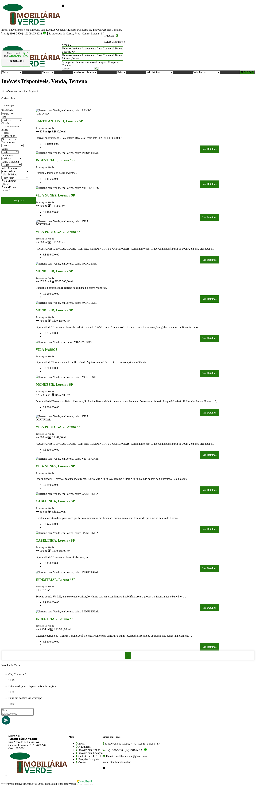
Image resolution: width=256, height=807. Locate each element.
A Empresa (71, 29)
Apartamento (89, 48)
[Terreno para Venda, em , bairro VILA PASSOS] (69, 342)
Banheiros (7, 155)
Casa (99, 48)
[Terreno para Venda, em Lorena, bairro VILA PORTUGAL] (69, 225)
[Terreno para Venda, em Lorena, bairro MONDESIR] (69, 264)
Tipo (3, 116)
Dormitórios (8, 142)
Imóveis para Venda (20, 29)
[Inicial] (31, 14)
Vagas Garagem (10, 161)
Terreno (119, 48)
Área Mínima (8, 180)
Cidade (5, 123)
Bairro (4, 129)
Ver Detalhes (209, 149)
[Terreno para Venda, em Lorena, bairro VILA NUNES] (69, 188)
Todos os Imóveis (71, 48)
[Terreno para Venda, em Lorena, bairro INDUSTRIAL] (69, 153)
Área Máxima (9, 187)
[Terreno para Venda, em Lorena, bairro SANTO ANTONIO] (69, 114)
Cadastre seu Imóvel (89, 29)
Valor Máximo (9, 174)
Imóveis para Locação (43, 29)
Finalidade (7, 110)
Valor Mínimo (9, 168)
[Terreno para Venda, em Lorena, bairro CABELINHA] (69, 494)
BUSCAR (248, 72)
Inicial (4, 29)
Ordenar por (8, 135)
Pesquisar (19, 200)
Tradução (110, 35)
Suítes (4, 148)
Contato (60, 29)
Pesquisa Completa (111, 29)
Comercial (108, 48)
